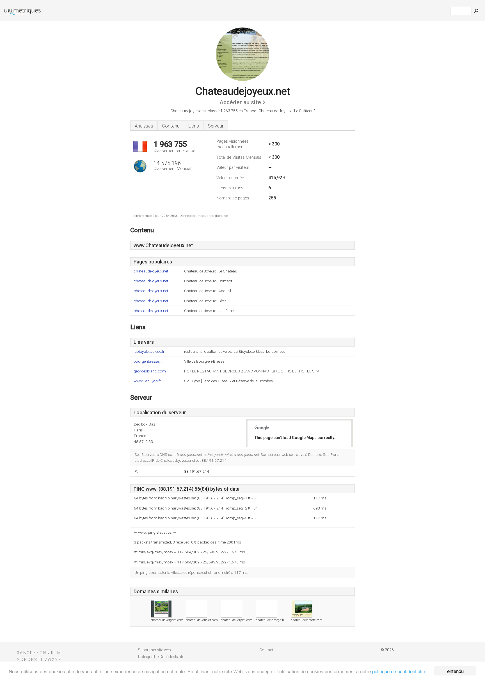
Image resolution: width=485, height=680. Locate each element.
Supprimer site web (154, 650)
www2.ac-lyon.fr (147, 381)
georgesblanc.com (150, 371)
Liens (193, 126)
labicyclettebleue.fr (149, 351)
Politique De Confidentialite (161, 656)
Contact (266, 650)
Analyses (144, 126)
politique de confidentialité (399, 671)
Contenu (171, 126)
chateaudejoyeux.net (151, 271)
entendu (455, 670)
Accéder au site (240, 102)
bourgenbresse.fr (148, 361)
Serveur (215, 126)
